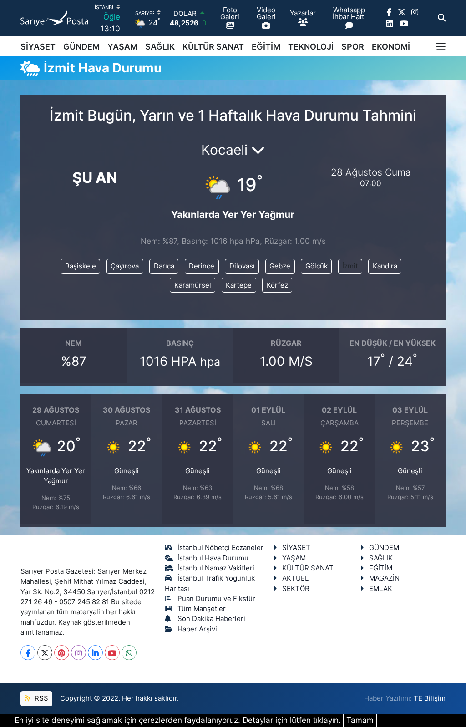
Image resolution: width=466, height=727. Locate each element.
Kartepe (239, 285)
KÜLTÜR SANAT (213, 46)
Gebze (279, 266)
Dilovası (242, 266)
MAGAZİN (384, 578)
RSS (40, 698)
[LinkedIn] (95, 652)
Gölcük (316, 266)
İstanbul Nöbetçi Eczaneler (220, 548)
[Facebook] (27, 652)
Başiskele (80, 266)
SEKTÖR (295, 589)
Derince (201, 266)
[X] (44, 652)
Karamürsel (192, 285)
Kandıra (385, 266)
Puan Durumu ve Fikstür (216, 599)
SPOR (352, 46)
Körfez (277, 285)
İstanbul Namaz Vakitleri (215, 568)
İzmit (350, 266)
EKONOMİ (391, 46)
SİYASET (38, 46)
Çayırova (125, 266)
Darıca (164, 266)
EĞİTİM (266, 46)
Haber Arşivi (197, 629)
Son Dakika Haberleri (211, 619)
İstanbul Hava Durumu (212, 558)
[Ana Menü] (441, 46)
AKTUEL (295, 578)
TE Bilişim (430, 698)
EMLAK (380, 589)
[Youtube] (112, 652)
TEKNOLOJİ (311, 46)
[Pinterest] (61, 652)
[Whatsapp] (129, 652)
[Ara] (442, 18)
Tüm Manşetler (201, 609)
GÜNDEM (81, 46)
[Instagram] (78, 652)
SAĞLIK (160, 46)
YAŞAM (122, 46)
